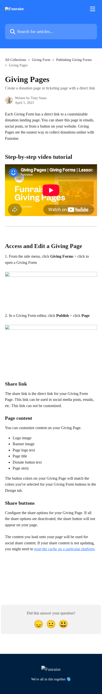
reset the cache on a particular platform (64, 549)
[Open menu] (92, 9)
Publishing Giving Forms (74, 60)
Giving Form (41, 60)
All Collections (15, 60)
